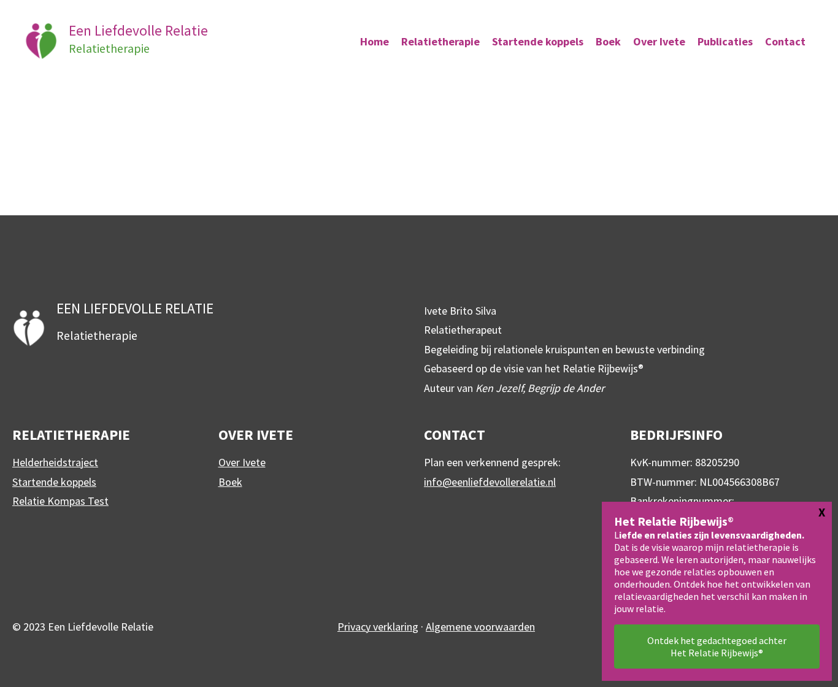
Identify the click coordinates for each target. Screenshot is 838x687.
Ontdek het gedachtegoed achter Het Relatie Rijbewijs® (716, 646)
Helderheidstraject (55, 462)
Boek (230, 482)
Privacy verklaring (377, 627)
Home (374, 41)
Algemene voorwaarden (480, 627)
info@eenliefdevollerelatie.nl (490, 482)
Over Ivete (242, 462)
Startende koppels (54, 482)
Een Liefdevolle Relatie (138, 30)
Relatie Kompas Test (60, 501)
